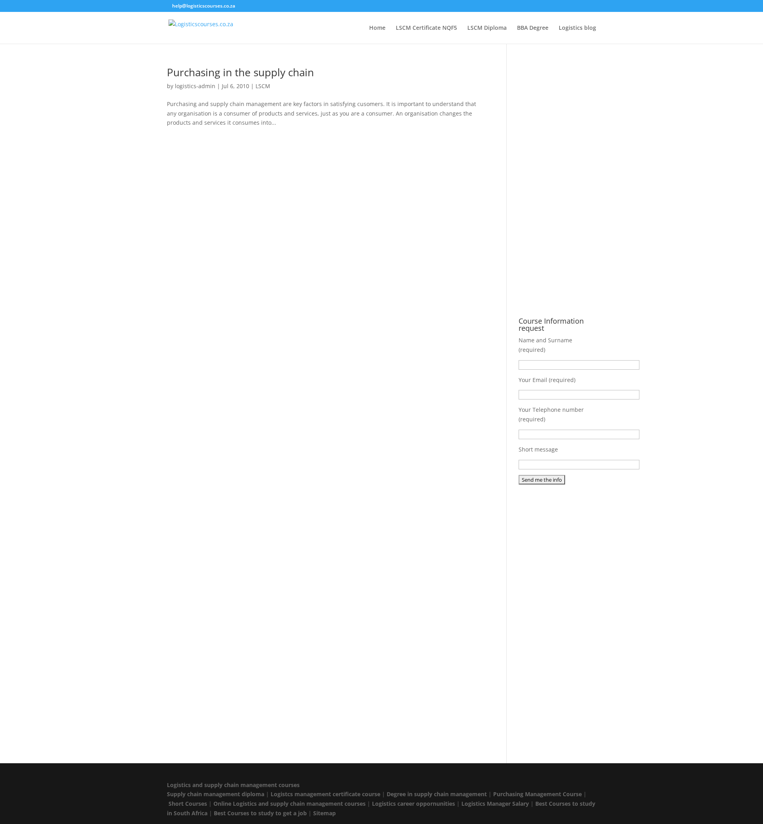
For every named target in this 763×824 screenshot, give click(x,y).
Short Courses (187, 803)
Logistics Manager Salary (495, 803)
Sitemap (324, 813)
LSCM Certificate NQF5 (426, 28)
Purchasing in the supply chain (240, 72)
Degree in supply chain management (437, 794)
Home (377, 28)
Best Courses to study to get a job (260, 813)
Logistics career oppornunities (413, 803)
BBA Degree (532, 28)
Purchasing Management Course (537, 794)
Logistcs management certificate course (325, 794)
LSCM (263, 86)
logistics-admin (195, 86)
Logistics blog (577, 28)
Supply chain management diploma (215, 794)
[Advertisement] (557, 186)
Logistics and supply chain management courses (233, 785)
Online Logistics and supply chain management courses (289, 803)
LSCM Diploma (487, 28)
